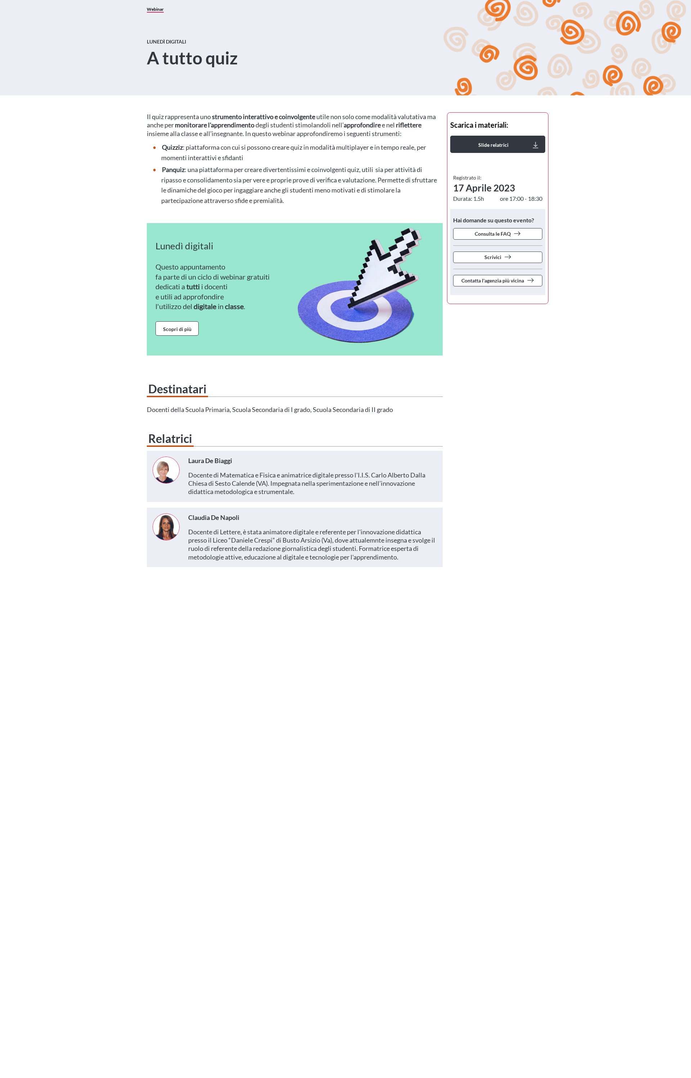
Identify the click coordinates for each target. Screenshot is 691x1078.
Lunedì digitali (166, 41)
